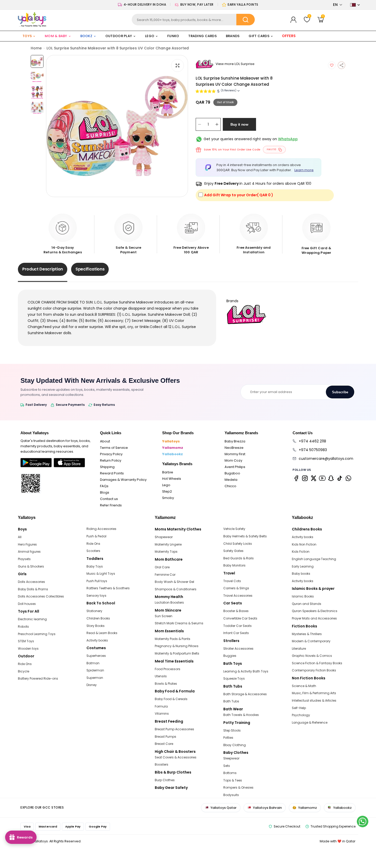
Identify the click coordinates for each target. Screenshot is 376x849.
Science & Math (304, 686)
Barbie (167, 472)
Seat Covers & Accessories (175, 757)
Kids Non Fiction (304, 544)
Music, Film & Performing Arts (314, 693)
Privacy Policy (111, 454)
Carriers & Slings (236, 588)
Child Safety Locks (237, 543)
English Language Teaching (314, 559)
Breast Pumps (165, 736)
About (105, 441)
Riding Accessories (101, 529)
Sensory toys (96, 595)
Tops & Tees (232, 780)
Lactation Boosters (169, 602)
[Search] (245, 19)
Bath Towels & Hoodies (241, 715)
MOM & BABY (56, 36)
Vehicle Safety (234, 529)
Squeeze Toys (234, 678)
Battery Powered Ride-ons (38, 678)
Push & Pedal (96, 536)
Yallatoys (171, 441)
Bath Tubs (231, 701)
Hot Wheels (171, 478)
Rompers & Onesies (238, 787)
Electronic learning (32, 619)
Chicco (230, 486)
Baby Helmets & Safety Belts (245, 536)
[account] (293, 19)
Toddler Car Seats (237, 626)
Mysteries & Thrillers (307, 634)
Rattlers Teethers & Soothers (108, 588)
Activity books (97, 640)
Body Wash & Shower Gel (174, 582)
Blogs (104, 492)
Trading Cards (202, 36)
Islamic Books (303, 596)
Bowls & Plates (166, 683)
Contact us (109, 498)
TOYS (27, 36)
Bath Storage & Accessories (245, 694)
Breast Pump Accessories (174, 729)
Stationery (94, 611)
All (19, 537)
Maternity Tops (166, 551)
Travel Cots (232, 581)
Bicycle (23, 671)
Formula (161, 706)
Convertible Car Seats (240, 618)
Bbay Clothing (234, 745)
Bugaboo (232, 473)
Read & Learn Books (101, 633)
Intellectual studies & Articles (314, 700)
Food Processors (167, 669)
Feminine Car (165, 574)
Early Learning (303, 566)
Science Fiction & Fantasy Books (317, 663)
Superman (94, 678)
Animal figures (29, 551)
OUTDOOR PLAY (118, 36)
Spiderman (95, 670)
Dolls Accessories (31, 582)
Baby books (301, 573)
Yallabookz (172, 454)
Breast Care (164, 744)
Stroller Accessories (238, 648)
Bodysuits (231, 795)
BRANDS (233, 36)
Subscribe (340, 392)
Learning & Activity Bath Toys (245, 671)
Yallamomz (172, 447)
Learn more (304, 170)
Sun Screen (163, 616)
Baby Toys (94, 566)
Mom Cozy (233, 460)
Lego (166, 485)
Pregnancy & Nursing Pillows (176, 646)
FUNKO (173, 36)
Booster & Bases (236, 611)
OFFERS (289, 35)
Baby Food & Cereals (171, 699)
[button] (337, 4)
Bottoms (230, 773)
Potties (228, 737)
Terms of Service (114, 447)
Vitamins (162, 713)
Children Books (98, 618)
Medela (231, 479)
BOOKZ (86, 36)
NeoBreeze (234, 447)
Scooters (93, 551)
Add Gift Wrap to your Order (238, 195)
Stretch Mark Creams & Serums (179, 623)
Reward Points (112, 473)
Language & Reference (309, 722)
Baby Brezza (235, 441)
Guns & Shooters (31, 566)
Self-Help (299, 708)
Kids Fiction (300, 551)
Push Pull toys (96, 581)
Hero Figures (27, 544)
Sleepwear (231, 758)
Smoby (168, 497)
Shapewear (164, 537)
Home (36, 48)
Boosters (161, 764)
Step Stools (232, 730)
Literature (299, 648)
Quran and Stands (306, 604)
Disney (91, 685)
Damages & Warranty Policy (123, 479)
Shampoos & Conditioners (175, 589)
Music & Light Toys (100, 573)
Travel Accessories (237, 595)
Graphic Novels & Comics (312, 656)
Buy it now (239, 124)
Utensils (161, 676)
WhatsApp (288, 139)
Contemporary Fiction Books (314, 670)
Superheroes (96, 656)
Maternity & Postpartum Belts (177, 653)
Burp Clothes (165, 780)
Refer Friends (111, 505)
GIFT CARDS (259, 36)
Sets (226, 766)
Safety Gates (233, 551)
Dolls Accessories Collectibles (41, 596)
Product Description (42, 269)
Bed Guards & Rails (238, 558)
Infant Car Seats (236, 633)
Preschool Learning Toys (37, 634)
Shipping (107, 466)
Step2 (167, 491)
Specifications (90, 269)
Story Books (95, 626)
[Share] (341, 65)
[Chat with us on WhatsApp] (362, 821)
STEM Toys (26, 641)
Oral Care (162, 567)
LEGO (149, 36)
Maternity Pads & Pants (172, 639)
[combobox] (193, 19)
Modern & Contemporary (311, 641)
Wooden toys (28, 648)
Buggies (229, 656)
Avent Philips (235, 466)
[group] (117, 126)
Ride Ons (25, 664)
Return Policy (110, 460)
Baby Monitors (234, 565)
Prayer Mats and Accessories (314, 618)
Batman (92, 663)
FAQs (104, 486)
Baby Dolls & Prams (33, 589)
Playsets (24, 559)
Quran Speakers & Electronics (314, 611)
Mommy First (235, 454)
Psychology (301, 715)
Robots (23, 626)
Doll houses (27, 604)
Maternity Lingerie (168, 544)
